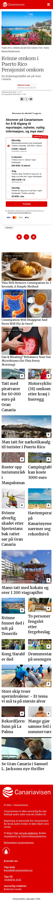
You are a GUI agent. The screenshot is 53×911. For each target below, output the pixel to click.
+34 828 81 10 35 (12, 879)
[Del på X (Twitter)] (26, 99)
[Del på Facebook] (22, 99)
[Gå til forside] (13, 4)
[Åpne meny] (48, 4)
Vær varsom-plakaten (26, 833)
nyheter (9, 228)
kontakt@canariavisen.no (18, 870)
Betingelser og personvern (19, 842)
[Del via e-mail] (31, 99)
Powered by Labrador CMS (26, 899)
